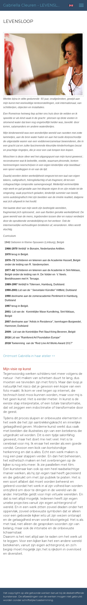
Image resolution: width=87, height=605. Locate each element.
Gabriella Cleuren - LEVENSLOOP (33, 5)
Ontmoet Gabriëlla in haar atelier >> (29, 356)
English (71, 5)
